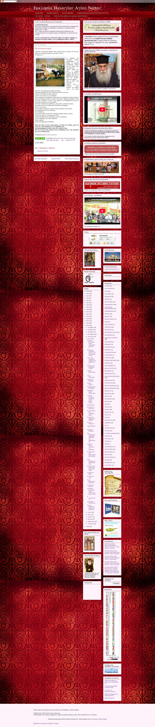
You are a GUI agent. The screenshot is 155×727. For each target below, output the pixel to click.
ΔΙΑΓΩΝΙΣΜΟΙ (108, 335)
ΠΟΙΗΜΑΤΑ (108, 422)
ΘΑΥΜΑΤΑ (107, 363)
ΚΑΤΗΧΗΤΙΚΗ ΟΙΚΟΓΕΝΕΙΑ (112, 376)
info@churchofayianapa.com (112, 269)
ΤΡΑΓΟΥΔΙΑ (108, 438)
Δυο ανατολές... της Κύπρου (43, 16)
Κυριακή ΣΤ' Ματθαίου (90, 380)
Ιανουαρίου (91, 523)
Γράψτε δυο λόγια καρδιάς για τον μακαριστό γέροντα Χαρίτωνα (70, 16)
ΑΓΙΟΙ (106, 291)
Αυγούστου (91, 336)
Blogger (105, 719)
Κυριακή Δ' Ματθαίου (90, 430)
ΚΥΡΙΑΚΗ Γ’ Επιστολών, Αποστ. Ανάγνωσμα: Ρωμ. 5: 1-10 (91, 491)
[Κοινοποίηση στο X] (39, 143)
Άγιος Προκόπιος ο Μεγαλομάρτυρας (91, 462)
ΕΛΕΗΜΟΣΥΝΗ (109, 347)
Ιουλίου (90, 338)
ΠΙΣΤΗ (106, 417)
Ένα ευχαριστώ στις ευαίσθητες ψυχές (91, 413)
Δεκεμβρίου (91, 327)
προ (106, 425)
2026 (87, 291)
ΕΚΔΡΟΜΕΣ (108, 344)
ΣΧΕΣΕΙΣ (107, 436)
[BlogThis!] (37, 143)
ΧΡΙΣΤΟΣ (107, 454)
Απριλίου (90, 517)
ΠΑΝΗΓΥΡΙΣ (108, 412)
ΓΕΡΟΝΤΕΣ (108, 327)
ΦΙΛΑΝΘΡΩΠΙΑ (109, 446)
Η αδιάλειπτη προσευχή (90, 407)
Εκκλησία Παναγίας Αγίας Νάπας (68, 8)
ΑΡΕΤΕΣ (72, 140)
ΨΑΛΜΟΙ (107, 460)
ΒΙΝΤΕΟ (107, 316)
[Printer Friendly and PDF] (40, 138)
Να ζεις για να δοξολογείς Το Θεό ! (91, 367)
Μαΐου (89, 514)
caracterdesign (94, 719)
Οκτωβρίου (91, 332)
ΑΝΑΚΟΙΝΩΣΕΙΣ (109, 304)
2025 (87, 293)
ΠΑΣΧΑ (107, 414)
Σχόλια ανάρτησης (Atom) (60, 164)
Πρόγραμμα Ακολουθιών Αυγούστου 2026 (111, 686)
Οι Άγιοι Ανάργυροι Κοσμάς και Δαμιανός (91, 507)
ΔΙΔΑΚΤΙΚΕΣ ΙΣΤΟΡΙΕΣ (111, 337)
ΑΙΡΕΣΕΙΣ (107, 299)
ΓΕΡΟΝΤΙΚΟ (108, 330)
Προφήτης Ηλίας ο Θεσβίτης (91, 387)
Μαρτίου (90, 519)
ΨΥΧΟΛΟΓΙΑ (108, 465)
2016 (87, 314)
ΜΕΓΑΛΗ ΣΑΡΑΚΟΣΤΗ (111, 388)
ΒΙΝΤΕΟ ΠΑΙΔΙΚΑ (109, 319)
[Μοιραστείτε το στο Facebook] (41, 143)
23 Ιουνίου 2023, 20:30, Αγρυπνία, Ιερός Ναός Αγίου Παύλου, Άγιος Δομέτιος (112, 558)
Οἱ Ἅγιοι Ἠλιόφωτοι (90, 423)
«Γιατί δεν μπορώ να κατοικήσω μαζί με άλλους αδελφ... (90, 399)
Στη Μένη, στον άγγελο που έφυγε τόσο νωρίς (91, 468)
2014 (87, 318)
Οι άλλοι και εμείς (90, 477)
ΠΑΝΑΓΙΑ (107, 409)
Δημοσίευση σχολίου (42, 151)
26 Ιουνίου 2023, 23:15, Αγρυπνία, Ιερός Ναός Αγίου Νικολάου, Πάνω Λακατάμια (112, 563)
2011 (87, 325)
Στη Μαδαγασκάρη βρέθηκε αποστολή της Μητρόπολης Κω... (91, 437)
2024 (87, 296)
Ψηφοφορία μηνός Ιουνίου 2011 (91, 392)
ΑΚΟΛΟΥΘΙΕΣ (108, 302)
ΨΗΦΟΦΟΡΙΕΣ (109, 462)
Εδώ (85, 136)
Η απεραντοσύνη (91, 498)
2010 (87, 526)
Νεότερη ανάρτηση (41, 158)
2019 (87, 307)
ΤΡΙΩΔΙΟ (107, 441)
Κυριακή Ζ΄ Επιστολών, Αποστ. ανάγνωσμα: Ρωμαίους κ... (91, 344)
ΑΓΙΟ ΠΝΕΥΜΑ (109, 288)
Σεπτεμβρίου (91, 334)
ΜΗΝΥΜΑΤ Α (108, 391)
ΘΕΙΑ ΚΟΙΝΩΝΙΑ (109, 365)
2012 (87, 323)
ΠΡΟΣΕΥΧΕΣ (108, 428)
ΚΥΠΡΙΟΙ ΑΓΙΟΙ (109, 383)
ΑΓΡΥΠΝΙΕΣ (108, 294)
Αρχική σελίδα (39, 13)
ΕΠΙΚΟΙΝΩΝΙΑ (108, 355)
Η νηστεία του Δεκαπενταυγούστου (110, 690)
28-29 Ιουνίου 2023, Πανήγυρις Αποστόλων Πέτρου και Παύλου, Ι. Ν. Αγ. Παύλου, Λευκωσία (112, 546)
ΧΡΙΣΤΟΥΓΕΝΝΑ (109, 457)
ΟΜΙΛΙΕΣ (107, 401)
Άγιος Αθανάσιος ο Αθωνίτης (91, 481)
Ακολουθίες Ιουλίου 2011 (91, 502)
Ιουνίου (90, 512)
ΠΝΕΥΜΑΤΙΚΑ (108, 420)
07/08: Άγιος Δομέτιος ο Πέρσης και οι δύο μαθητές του (111, 682)
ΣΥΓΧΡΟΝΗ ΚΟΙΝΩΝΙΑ (111, 433)
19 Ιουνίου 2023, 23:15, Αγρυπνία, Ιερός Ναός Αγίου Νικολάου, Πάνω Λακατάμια (112, 552)
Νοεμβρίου (90, 329)
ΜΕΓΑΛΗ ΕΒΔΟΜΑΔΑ (110, 385)
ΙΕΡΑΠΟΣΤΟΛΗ (109, 373)
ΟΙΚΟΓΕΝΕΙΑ (108, 399)
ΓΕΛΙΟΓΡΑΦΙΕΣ (109, 324)
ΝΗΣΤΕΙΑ (107, 396)
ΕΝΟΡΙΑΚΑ (108, 350)
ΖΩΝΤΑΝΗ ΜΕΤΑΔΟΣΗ (111, 360)
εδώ (99, 226)
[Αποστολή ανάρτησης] (62, 140)
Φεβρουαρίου (91, 521)
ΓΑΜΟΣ (107, 322)
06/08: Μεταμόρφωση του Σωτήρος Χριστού (111, 694)
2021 (87, 302)
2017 (87, 311)
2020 (87, 305)
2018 (87, 309)
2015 (87, 316)
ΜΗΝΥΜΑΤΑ (108, 393)
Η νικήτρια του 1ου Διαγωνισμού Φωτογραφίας (91, 454)
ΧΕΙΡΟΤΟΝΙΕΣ (109, 452)
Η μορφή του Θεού (90, 473)
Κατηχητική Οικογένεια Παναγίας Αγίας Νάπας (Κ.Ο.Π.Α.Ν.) (93, 13)
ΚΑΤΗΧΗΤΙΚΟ (108, 380)
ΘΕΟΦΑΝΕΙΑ (108, 371)
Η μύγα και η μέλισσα (90, 485)
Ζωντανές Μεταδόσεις (68, 13)
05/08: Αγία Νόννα (109, 698)
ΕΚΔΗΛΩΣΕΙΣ (108, 342)
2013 (87, 321)
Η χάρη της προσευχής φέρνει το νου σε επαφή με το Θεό (91, 352)
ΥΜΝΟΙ (106, 444)
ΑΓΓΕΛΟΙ (107, 286)
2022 (87, 300)
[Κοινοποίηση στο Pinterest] (43, 143)
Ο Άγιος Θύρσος (90, 384)
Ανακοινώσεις (91, 405)
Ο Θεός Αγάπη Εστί (51, 134)
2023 (87, 298)
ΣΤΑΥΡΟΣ (107, 430)
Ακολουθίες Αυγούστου (52, 13)
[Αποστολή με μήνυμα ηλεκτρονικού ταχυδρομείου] (36, 143)
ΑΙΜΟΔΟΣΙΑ (108, 296)
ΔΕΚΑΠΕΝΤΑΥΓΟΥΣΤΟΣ (111, 332)
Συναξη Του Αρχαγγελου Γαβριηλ (91, 419)
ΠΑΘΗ (106, 404)
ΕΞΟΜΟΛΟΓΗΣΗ (109, 352)
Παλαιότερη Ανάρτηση (72, 158)
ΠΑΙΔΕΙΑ (107, 407)
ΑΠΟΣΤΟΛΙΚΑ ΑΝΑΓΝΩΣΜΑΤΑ (109, 308)
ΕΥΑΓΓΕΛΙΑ (108, 357)
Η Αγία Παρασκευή (91, 376)
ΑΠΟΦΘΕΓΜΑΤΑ (109, 311)
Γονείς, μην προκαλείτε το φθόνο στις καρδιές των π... (91, 360)
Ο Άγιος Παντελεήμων (91, 372)
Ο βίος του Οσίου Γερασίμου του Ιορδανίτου (90, 446)
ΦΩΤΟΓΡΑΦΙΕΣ (109, 449)
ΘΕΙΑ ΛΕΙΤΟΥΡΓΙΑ (110, 368)
